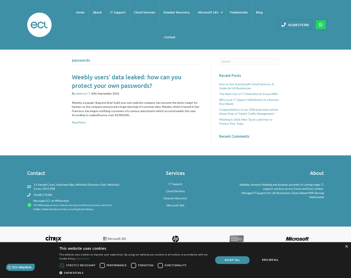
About (97, 12)
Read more (82, 258)
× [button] (346, 246)
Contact (169, 37)
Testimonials (239, 12)
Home (80, 12)
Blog (259, 12)
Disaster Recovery (177, 12)
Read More (79, 122)
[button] (134, 272)
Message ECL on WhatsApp (51, 200)
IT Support (118, 12)
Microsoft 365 (208, 12)
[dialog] (175, 260)
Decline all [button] (270, 260)
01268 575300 (43, 194)
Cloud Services (144, 12)
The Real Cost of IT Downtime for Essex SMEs (248, 94)
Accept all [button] (232, 260)
